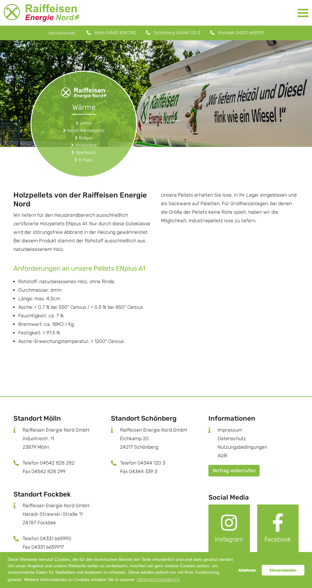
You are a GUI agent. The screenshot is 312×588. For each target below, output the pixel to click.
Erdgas (86, 138)
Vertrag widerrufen (234, 470)
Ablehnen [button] (247, 570)
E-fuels (86, 159)
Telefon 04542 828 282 (48, 463)
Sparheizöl (86, 152)
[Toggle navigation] (303, 13)
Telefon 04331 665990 (47, 538)
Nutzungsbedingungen (242, 447)
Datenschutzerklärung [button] (158, 579)
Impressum (230, 430)
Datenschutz (232, 438)
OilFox (86, 123)
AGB (222, 455)
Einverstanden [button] (283, 570)
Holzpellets (86, 145)
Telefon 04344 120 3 (142, 463)
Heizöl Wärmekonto (86, 130)
